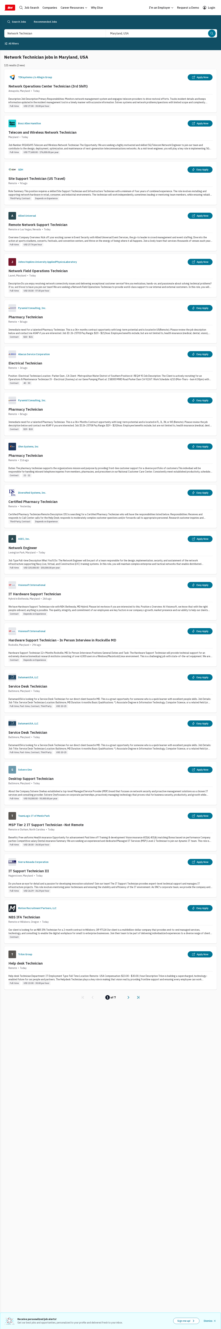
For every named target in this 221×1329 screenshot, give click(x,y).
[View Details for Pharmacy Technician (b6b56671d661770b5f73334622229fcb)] (110, 460)
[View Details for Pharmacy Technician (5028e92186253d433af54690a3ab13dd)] (110, 414)
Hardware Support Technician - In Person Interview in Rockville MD (62, 640)
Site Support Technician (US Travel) (36, 178)
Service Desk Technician (27, 686)
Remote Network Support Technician (37, 224)
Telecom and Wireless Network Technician (42, 132)
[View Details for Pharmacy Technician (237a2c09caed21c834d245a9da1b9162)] (110, 321)
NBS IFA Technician (24, 917)
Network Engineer (22, 547)
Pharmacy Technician (25, 317)
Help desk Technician (25, 963)
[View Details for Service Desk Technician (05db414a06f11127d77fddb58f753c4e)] (110, 690)
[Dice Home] (9, 7)
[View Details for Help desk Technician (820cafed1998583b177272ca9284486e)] (110, 967)
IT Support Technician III (28, 871)
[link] (82, 997)
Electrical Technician (25, 363)
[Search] (212, 33)
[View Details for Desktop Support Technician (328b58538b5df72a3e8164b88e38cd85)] (110, 783)
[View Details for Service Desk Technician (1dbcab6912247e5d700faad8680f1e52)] (110, 737)
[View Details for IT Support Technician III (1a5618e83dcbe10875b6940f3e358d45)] (110, 875)
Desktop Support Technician (31, 778)
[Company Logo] (12, 77)
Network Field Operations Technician (38, 270)
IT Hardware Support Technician (34, 594)
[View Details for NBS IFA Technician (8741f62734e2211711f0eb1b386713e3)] (110, 921)
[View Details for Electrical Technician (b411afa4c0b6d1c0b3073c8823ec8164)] (110, 367)
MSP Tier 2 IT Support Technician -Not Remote (46, 824)
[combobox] (51, 33)
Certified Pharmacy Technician (32, 501)
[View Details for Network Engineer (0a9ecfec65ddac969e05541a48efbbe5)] (110, 552)
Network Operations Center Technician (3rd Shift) (48, 86)
